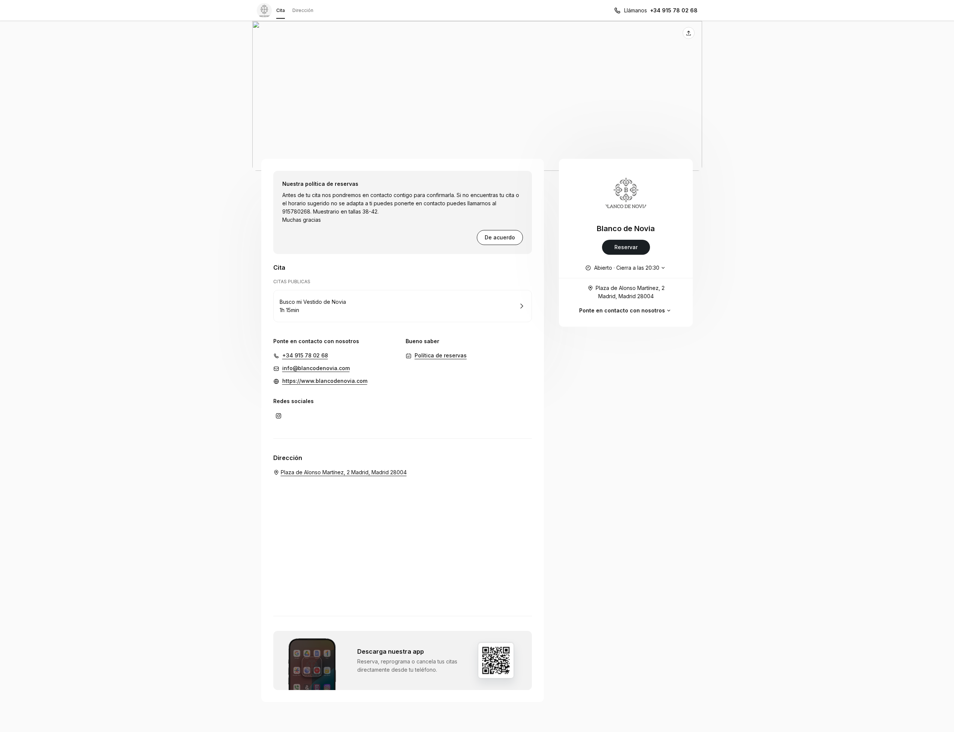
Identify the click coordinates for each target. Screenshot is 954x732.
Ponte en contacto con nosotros (622, 310)
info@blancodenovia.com (316, 368)
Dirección (302, 10)
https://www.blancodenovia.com (324, 381)
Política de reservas (441, 355)
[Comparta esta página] (689, 33)
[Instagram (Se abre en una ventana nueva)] (278, 415)
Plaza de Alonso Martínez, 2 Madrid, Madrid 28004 (630, 292)
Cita (280, 10)
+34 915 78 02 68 (674, 10)
